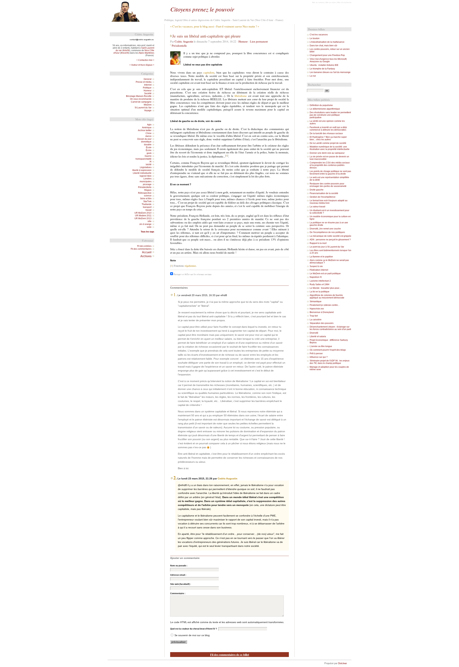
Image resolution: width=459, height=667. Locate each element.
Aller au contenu (318, 2)
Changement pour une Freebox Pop (327, 55)
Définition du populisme (321, 105)
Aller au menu (330, 2)
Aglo (149, 124)
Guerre (148, 156)
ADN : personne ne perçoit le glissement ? (330, 239)
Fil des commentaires (141, 249)
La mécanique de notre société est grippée (330, 236)
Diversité (314, 333)
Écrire (149, 150)
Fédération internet (319, 270)
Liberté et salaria (318, 336)
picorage (147, 184)
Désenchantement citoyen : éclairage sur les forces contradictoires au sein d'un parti (330, 328)
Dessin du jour (144, 139)
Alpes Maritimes (146, 53)
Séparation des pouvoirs (321, 323)
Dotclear (342, 663)
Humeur (243, 41)
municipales (146, 181)
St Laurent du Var (143, 107)
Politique (147, 87)
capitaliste (208, 72)
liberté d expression (142, 170)
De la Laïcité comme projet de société (328, 143)
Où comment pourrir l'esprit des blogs (328, 350)
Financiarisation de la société (324, 193)
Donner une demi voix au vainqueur (327, 153)
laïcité (149, 164)
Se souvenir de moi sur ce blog (192, 635)
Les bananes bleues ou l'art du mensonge (330, 72)
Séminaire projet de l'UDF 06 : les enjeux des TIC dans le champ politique (329, 361)
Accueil (147, 252)
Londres (147, 178)
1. (175, 294)
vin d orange (145, 224)
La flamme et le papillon (321, 256)
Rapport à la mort (318, 243)
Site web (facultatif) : (180, 584)
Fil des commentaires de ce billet (229, 654)
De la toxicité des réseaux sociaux (326, 133)
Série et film (146, 198)
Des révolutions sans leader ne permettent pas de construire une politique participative (330, 115)
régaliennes (190, 265)
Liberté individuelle (142, 173)
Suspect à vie (316, 266)
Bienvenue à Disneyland (322, 312)
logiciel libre (146, 176)
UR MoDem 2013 (143, 218)
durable (148, 144)
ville (150, 221)
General (148, 79)
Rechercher (314, 84)
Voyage (148, 110)
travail (149, 210)
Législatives (146, 167)
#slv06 (126, 50)
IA (151, 161)
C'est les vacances (319, 34)
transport (147, 207)
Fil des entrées (144, 246)
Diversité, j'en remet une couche (325, 228)
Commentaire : (177, 593)
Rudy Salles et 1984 (319, 284)
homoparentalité (144, 159)
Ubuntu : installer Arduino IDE (324, 65)
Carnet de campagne (141, 102)
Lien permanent (259, 41)
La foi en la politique (319, 291)
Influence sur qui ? (319, 357)
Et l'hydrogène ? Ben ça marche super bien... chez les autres (328, 138)
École (149, 147)
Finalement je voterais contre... (324, 305)
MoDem (148, 104)
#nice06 (125, 53)
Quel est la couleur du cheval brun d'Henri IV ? (193, 629)
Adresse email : (178, 575)
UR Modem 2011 (143, 215)
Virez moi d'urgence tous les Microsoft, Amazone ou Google (328, 60)
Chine (149, 133)
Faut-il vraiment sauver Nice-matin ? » (237, 26)
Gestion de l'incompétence (322, 197)
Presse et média (144, 82)
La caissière (315, 319)
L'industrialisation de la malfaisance (327, 42)
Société (148, 93)
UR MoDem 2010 (143, 213)
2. (175, 477)
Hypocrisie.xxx (317, 308)
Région (148, 190)
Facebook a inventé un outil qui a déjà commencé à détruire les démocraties (328, 128)
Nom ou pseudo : (178, 565)
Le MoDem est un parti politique (325, 273)
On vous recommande (141, 99)
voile (149, 227)
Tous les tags (147, 231)
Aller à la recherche (344, 2)
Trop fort (314, 316)
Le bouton (315, 38)
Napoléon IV (316, 277)
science (148, 195)
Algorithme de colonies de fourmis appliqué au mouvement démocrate (327, 296)
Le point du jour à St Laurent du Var (327, 247)
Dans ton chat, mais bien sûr (323, 45)
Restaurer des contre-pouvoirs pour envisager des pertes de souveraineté (328, 184)
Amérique (147, 127)
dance (148, 136)
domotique (146, 141)
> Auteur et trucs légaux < (141, 65)
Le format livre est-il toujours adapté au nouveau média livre (328, 201)
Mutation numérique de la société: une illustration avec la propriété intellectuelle (329, 147)
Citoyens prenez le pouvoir (202, 9)
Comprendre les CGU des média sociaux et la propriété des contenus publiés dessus (330, 165)
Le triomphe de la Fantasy (322, 68)
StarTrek (147, 201)
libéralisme (241, 96)
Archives (146, 256)
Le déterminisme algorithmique (325, 109)
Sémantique (315, 301)
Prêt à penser (316, 353)
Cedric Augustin (184, 41)
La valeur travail (317, 206)
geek (149, 153)
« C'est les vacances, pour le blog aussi (192, 26)
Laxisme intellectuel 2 (320, 281)
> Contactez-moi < (145, 60)
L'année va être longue (321, 346)
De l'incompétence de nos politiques (327, 232)
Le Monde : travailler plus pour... (325, 288)
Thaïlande (147, 204)
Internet (148, 85)
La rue (313, 76)
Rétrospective (145, 193)
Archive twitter (145, 130)
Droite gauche (316, 189)
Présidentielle (179, 45)
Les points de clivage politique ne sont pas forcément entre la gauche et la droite (330, 172)
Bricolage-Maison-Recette (139, 96)
